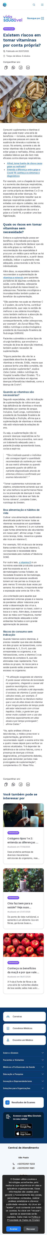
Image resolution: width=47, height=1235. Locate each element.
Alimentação (9, 29)
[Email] (35, 67)
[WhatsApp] (13, 67)
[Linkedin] (28, 67)
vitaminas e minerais (13, 277)
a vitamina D (25, 562)
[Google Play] (23, 1126)
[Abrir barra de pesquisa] (34, 4)
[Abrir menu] (42, 4)
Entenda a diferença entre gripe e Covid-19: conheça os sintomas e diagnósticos (23, 172)
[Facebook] (21, 67)
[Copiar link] (6, 67)
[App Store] (23, 1133)
